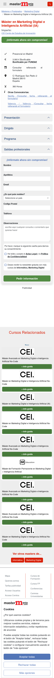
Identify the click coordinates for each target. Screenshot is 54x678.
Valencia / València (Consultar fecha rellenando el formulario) (30, 105)
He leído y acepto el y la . (28, 255)
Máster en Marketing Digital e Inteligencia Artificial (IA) (26, 403)
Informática (17, 560)
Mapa (7, 575)
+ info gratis (27, 366)
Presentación (12, 117)
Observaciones (11, 223)
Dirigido (8, 128)
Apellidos (8, 174)
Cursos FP (35, 583)
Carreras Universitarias (37, 595)
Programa (10, 139)
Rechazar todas (27, 665)
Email (6, 184)
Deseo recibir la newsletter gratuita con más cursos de (27, 266)
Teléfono (8, 213)
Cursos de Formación (35, 577)
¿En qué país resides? (14, 194)
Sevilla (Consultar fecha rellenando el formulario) (30, 97)
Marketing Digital (33, 560)
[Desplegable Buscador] (49, 4)
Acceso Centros (12, 595)
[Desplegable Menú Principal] (5, 4)
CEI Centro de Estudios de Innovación (19, 33)
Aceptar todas (27, 656)
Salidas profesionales (17, 149)
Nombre (7, 165)
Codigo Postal (10, 203)
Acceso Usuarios (12, 590)
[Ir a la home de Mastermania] (21, 4)
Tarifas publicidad (13, 585)
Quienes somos (12, 580)
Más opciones (27, 673)
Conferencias (36, 588)
